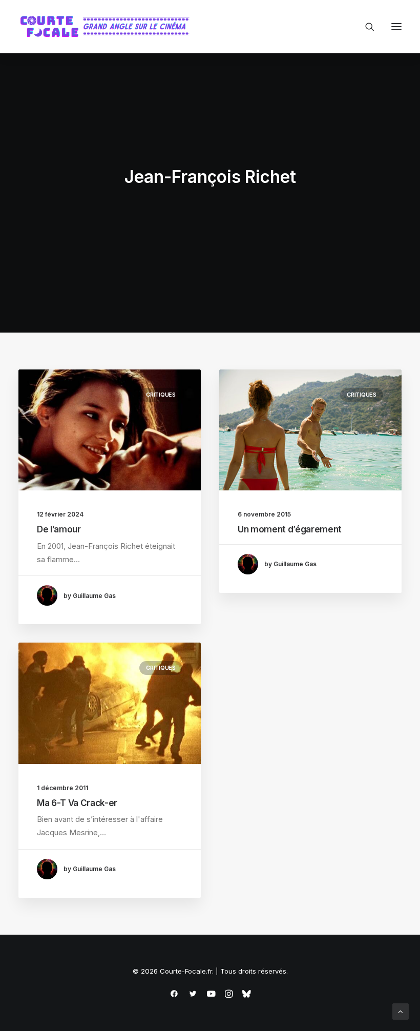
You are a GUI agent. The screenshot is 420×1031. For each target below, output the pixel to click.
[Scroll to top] (400, 1011)
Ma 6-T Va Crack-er (77, 803)
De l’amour (59, 529)
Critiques (161, 394)
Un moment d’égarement (290, 529)
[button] (396, 26)
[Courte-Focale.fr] (108, 26)
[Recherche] (365, 26)
